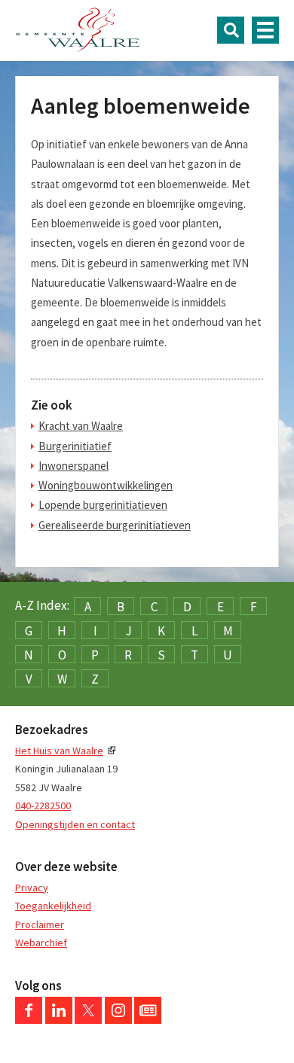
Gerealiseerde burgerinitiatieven (114, 525)
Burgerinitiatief (75, 446)
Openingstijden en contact (75, 824)
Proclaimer (39, 924)
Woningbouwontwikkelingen (105, 485)
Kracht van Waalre (80, 426)
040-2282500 (43, 805)
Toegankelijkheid (53, 905)
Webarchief (41, 942)
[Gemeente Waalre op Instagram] (118, 1020)
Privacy (31, 887)
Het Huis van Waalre (59, 750)
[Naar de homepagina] (77, 30)
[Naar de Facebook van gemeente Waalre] (28, 1020)
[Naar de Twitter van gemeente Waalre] (88, 1020)
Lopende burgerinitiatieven (102, 505)
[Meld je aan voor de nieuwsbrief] (147, 1020)
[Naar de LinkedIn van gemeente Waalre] (58, 1020)
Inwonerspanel (73, 465)
